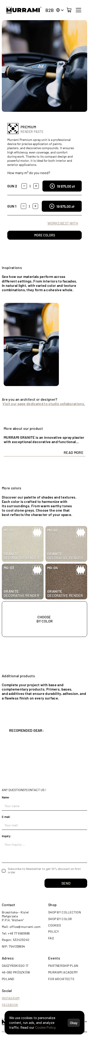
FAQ (51, 938)
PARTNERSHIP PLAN (63, 966)
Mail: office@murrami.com (21, 927)
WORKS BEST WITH (62, 223)
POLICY (53, 931)
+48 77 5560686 (19, 933)
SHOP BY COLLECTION (64, 912)
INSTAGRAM (11, 998)
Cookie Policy (45, 1027)
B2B (49, 10)
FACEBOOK (10, 1005)
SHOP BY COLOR (60, 919)
